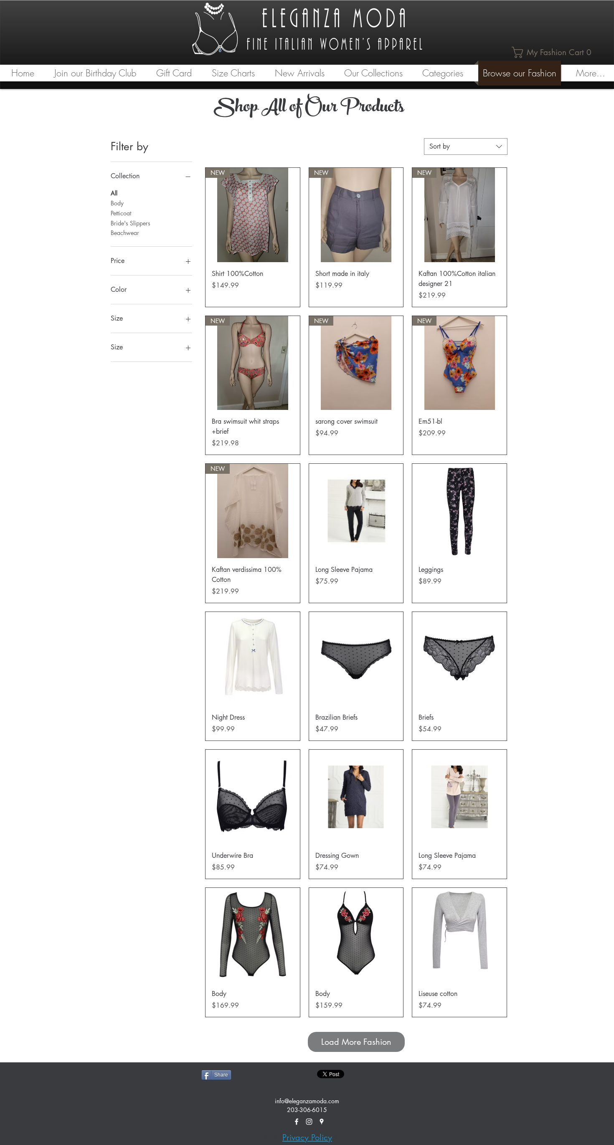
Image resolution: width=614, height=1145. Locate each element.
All (114, 193)
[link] (554, 52)
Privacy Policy (307, 1137)
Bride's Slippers (130, 223)
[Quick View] (356, 511)
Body (117, 203)
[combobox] (465, 146)
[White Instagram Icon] (309, 1121)
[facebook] (296, 1121)
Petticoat (121, 213)
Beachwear (125, 233)
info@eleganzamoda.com (307, 1101)
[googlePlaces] (321, 1121)
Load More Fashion (356, 1041)
